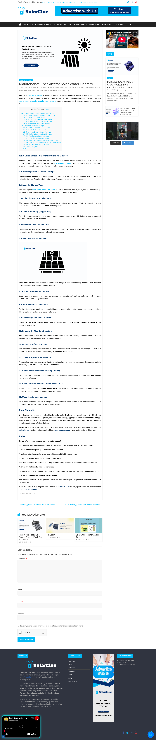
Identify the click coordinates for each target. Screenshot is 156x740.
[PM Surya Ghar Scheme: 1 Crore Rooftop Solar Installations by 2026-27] (122, 59)
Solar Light (94, 24)
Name (21, 589)
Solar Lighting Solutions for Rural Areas (36, 504)
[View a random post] (136, 24)
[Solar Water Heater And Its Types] (88, 519)
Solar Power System (77, 24)
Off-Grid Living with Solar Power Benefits (83, 504)
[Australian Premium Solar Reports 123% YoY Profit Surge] (112, 107)
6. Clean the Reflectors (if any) (32, 126)
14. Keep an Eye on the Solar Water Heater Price (42, 142)
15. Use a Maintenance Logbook (36, 144)
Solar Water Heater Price (61, 90)
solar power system (90, 87)
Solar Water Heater (43, 24)
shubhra (33, 87)
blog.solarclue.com (62, 430)
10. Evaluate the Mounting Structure (37, 134)
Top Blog (27, 24)
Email (20, 601)
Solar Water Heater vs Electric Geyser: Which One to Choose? (31, 537)
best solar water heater (57, 87)
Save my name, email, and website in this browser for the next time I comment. (51, 626)
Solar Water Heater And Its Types (87, 535)
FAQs (23, 149)
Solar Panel (106, 24)
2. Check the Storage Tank (34, 117)
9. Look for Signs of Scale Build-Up (37, 132)
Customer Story (73, 681)
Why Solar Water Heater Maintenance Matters (37, 113)
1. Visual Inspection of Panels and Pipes (39, 115)
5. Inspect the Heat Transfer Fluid (36, 124)
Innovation (72, 671)
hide (47, 109)
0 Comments (43, 87)
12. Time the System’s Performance (37, 138)
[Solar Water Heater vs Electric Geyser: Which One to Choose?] (31, 519)
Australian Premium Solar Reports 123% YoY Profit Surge (127, 110)
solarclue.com (24, 430)
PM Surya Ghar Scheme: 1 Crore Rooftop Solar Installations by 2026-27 (121, 84)
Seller (70, 678)
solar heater (80, 87)
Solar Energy (72, 87)
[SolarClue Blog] (41, 661)
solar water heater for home (45, 90)
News (110, 78)
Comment (22, 558)
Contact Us (118, 24)
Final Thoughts (30, 146)
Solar (66, 87)
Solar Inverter (60, 24)
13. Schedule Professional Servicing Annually (40, 140)
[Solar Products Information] (20, 24)
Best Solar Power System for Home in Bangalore (59, 2)
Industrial (71, 668)
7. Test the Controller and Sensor (36, 128)
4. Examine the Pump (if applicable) (37, 121)
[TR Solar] (60, 519)
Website (21, 614)
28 (88, 540)
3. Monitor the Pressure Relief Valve (37, 119)
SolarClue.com (30, 677)
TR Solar (51, 534)
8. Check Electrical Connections (35, 130)
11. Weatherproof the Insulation (36, 136)
